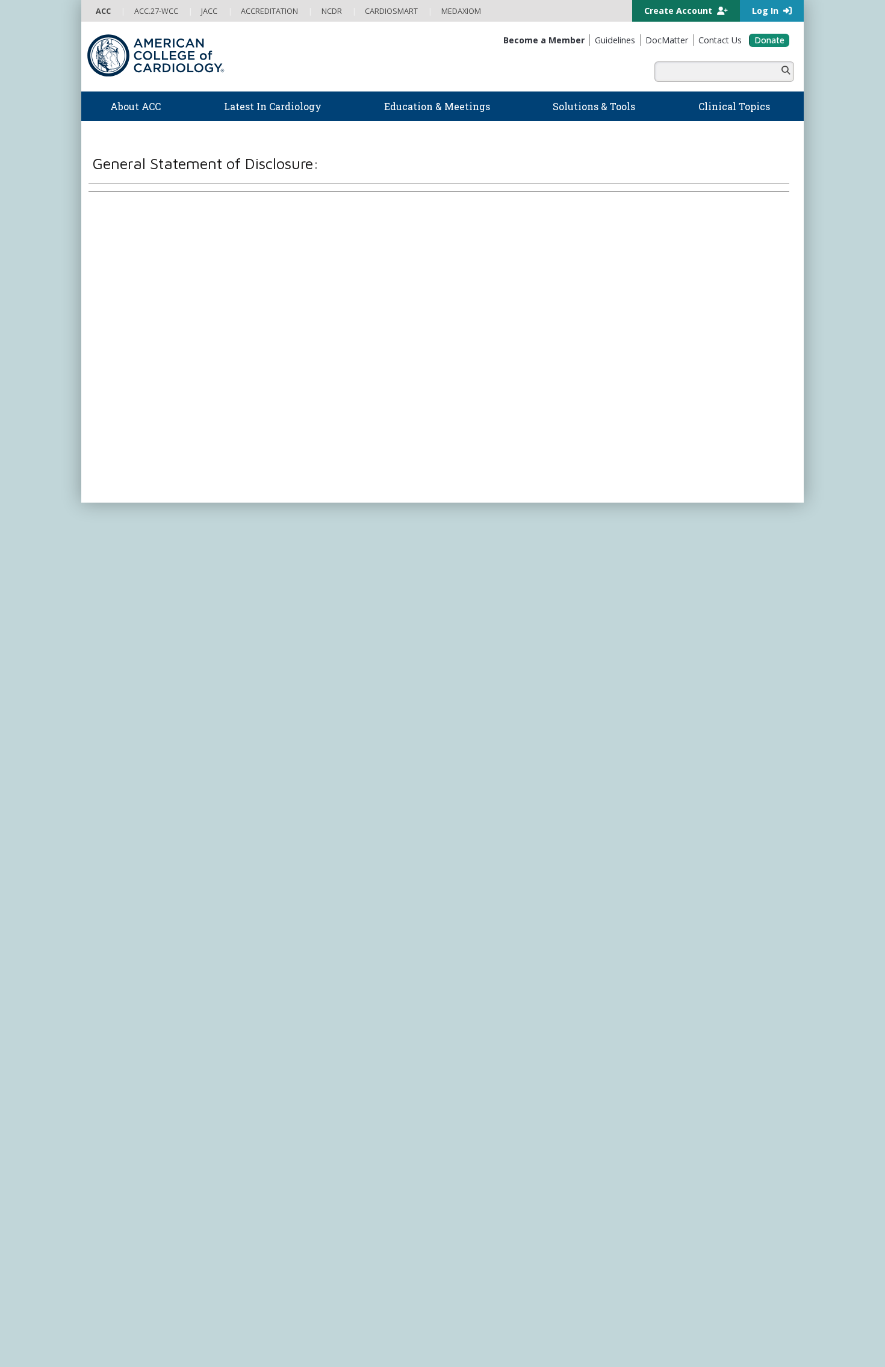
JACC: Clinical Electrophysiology (503, 810)
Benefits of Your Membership (146, 707)
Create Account (679, 10)
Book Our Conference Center (145, 649)
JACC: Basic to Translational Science (510, 753)
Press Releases (361, 893)
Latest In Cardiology (321, 542)
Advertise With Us (179, 893)
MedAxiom (654, 669)
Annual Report (707, 893)
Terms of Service (278, 905)
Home (155, 513)
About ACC (121, 542)
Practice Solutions (480, 591)
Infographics (471, 614)
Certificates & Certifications (319, 683)
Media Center (118, 893)
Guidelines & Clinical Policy (318, 580)
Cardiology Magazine (309, 568)
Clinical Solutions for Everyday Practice (515, 603)
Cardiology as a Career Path (497, 568)
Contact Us (655, 692)
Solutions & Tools (490, 542)
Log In (766, 10)
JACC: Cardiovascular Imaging (500, 776)
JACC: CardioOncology (488, 764)
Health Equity (118, 591)
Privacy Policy (118, 905)
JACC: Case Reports (482, 799)
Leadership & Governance (140, 556)
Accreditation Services (685, 622)
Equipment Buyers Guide (492, 638)
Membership (195, 513)
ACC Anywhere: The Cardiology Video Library (349, 649)
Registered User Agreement (196, 905)
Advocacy (112, 580)
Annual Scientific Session (314, 741)
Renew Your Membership (138, 695)
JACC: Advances (476, 730)
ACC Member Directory (135, 753)
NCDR (641, 599)
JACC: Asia (467, 741)
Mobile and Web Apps (488, 661)
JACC (458, 718)
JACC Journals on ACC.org (511, 703)
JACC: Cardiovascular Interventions (509, 788)
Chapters (111, 730)
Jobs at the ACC (122, 614)
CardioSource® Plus (307, 672)
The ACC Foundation (131, 568)
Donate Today (135, 778)
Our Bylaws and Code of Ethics (148, 626)
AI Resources (472, 649)
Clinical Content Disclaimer (528, 893)
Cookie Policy (337, 905)
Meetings (288, 730)
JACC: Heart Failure (482, 822)
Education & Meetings (325, 611)
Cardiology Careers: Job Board (502, 580)
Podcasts (288, 591)
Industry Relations (126, 638)
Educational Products (486, 626)
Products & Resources (310, 638)
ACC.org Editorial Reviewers (629, 893)
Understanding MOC (308, 718)
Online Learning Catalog (314, 626)
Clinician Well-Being (483, 556)
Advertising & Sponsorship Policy (272, 893)
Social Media (415, 893)
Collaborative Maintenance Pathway (333, 707)
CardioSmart (659, 646)
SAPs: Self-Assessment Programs (328, 661)
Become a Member (128, 683)
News (282, 556)
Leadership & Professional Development (342, 695)
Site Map (381, 905)
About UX (460, 893)
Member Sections (125, 718)
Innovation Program (130, 603)
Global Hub (115, 741)
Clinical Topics (485, 680)
